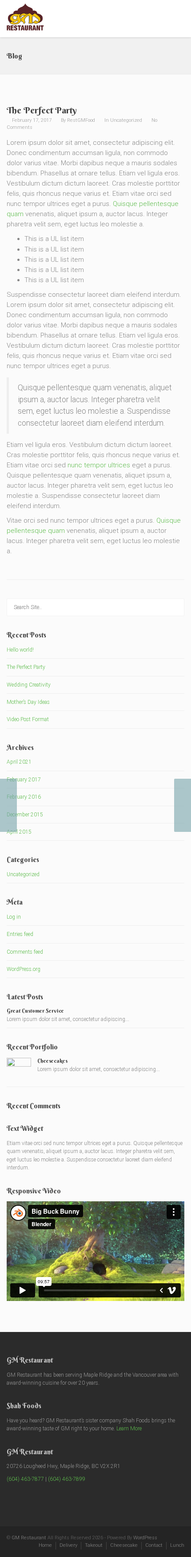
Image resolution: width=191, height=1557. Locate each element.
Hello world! (20, 650)
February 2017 (24, 780)
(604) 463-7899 (66, 1479)
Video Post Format (28, 719)
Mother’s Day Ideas (28, 702)
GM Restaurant (29, 1538)
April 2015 (19, 832)
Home (45, 1545)
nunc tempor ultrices (99, 465)
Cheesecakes (52, 1060)
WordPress (145, 1538)
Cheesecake (124, 1545)
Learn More (129, 1428)
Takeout (94, 1545)
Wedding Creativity (29, 685)
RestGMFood (81, 120)
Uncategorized (126, 120)
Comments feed (25, 952)
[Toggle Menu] (178, 19)
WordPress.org (23, 969)
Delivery (68, 1545)
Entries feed (20, 934)
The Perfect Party (26, 667)
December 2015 (25, 815)
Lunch (177, 1545)
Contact (154, 1545)
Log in (14, 917)
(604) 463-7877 (25, 1479)
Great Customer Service (35, 1010)
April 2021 (19, 762)
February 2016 (24, 797)
